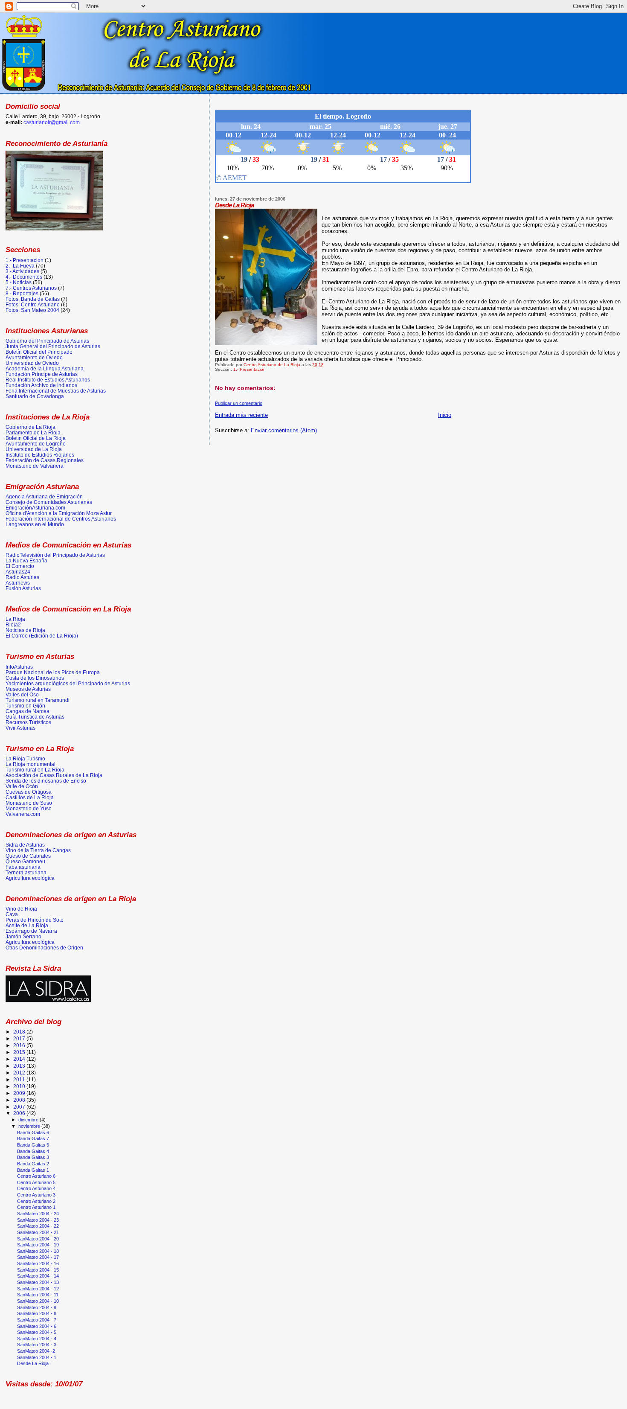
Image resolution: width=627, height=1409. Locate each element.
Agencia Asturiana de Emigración (44, 496)
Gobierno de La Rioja (30, 427)
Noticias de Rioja (25, 630)
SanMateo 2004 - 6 (36, 1326)
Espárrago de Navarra (31, 931)
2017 (19, 1038)
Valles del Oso (22, 694)
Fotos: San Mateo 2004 (32, 310)
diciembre (29, 1119)
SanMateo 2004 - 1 (36, 1357)
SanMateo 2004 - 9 (36, 1307)
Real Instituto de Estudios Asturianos (48, 379)
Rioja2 (13, 624)
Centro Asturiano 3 (36, 1194)
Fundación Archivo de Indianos (41, 385)
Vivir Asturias (20, 728)
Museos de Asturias (28, 689)
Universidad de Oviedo (32, 363)
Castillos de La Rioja (30, 797)
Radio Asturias (22, 577)
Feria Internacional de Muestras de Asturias (56, 390)
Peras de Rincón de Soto (35, 920)
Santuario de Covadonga (35, 396)
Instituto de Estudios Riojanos (40, 454)
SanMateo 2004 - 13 (38, 1282)
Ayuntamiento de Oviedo (34, 357)
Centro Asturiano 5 (36, 1182)
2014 (19, 1059)
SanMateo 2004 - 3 (36, 1344)
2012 (19, 1072)
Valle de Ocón (22, 786)
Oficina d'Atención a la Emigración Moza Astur (59, 513)
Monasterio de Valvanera (35, 466)
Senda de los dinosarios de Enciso (46, 780)
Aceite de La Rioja (27, 925)
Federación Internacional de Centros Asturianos (61, 518)
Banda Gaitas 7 (33, 1138)
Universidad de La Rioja (34, 449)
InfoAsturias (19, 667)
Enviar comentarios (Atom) (284, 430)
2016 (19, 1045)
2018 (19, 1031)
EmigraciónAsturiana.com (35, 507)
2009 (19, 1093)
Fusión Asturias (23, 588)
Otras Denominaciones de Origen (44, 947)
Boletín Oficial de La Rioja (36, 438)
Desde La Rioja (33, 1363)
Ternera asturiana (26, 872)
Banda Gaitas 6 (33, 1132)
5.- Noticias (19, 282)
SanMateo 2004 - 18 (38, 1251)
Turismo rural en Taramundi (38, 700)
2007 (19, 1106)
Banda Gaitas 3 (33, 1157)
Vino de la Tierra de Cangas (38, 850)
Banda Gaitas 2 (33, 1163)
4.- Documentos (24, 276)
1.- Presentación (249, 369)
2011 (19, 1079)
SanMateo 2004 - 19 (38, 1244)
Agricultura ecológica (30, 878)
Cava (12, 914)
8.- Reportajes (22, 293)
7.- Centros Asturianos (31, 288)
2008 (19, 1100)
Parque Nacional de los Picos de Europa (53, 672)
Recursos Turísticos (28, 722)
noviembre (29, 1126)
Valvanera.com (23, 814)
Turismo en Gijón (25, 705)
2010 (19, 1086)
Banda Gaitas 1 (33, 1170)
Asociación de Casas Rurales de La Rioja (54, 775)
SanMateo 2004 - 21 (38, 1232)
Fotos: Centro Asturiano (33, 304)
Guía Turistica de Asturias (35, 716)
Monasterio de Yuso (29, 808)
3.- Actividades (22, 271)
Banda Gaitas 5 (33, 1144)
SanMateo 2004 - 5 (36, 1332)
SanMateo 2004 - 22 (38, 1226)
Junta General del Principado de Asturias (53, 346)
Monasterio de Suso (29, 803)
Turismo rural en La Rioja (35, 769)
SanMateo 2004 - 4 (36, 1338)
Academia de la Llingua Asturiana (45, 368)
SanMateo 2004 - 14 (38, 1275)
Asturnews (18, 582)
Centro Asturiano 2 (36, 1201)
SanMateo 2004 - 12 (38, 1288)
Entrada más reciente (241, 415)
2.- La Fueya (20, 265)
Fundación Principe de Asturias (42, 374)
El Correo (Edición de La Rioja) (42, 635)
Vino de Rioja (21, 908)
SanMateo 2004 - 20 (38, 1238)
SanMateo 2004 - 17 (38, 1257)
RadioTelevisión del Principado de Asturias (55, 555)
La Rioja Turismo (25, 758)
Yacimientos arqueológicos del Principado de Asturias (68, 683)
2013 (19, 1065)
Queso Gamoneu (25, 861)
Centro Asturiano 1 (36, 1207)
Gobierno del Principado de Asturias (47, 341)
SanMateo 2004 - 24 (38, 1213)
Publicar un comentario (238, 403)
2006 (19, 1113)
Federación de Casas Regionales (45, 460)
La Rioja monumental (30, 764)
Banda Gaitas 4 (33, 1151)
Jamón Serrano (23, 936)
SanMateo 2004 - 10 (38, 1301)
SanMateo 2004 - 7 (36, 1319)
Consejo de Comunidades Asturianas (49, 502)
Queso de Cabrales (28, 856)
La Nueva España (26, 560)
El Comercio (20, 566)
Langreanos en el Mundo (35, 524)
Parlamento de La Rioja (33, 432)
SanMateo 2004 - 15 (38, 1269)
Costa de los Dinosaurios (35, 678)
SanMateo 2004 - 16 (38, 1263)
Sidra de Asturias (25, 844)
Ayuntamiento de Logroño (36, 443)
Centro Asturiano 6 (36, 1176)
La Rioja (15, 619)
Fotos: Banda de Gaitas (33, 299)
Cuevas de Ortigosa (29, 792)
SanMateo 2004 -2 (36, 1351)
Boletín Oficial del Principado (39, 352)
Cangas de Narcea (27, 711)
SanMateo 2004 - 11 (37, 1294)
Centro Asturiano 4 (36, 1188)
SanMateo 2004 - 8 (36, 1313)
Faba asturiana (23, 867)
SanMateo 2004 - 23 (38, 1220)
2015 (19, 1052)
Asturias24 (18, 571)
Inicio (444, 415)
